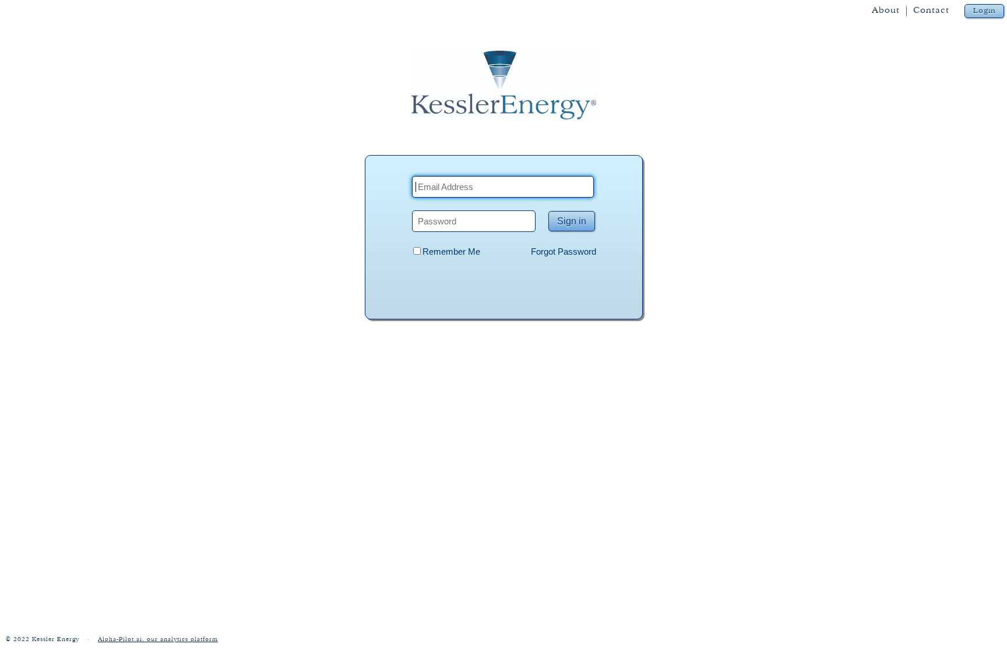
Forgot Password (563, 251)
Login (984, 11)
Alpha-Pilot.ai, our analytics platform (158, 639)
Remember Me (451, 251)
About (886, 10)
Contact (931, 10)
